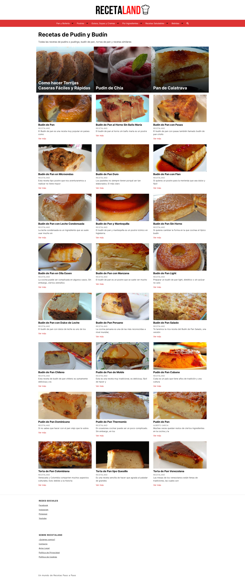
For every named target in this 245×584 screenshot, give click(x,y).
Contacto (43, 544)
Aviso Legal (44, 548)
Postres (80, 23)
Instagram (43, 510)
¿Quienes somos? (47, 539)
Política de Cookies (48, 557)
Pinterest (43, 514)
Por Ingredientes (130, 23)
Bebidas (175, 23)
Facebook (43, 505)
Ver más (42, 138)
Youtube (43, 518)
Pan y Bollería (63, 23)
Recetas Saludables (154, 23)
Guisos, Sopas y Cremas (103, 23)
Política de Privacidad (49, 552)
